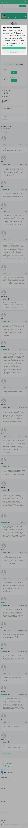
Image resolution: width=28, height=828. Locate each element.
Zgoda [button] (14, 47)
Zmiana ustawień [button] (14, 52)
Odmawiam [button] (14, 50)
